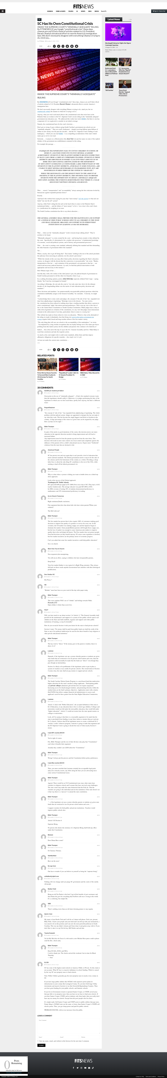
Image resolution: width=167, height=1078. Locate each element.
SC (77, 11)
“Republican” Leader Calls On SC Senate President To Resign (68, 375)
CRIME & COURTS (60, 11)
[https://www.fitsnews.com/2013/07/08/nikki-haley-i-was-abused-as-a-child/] (90, 364)
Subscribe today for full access (14, 1070)
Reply (98, 390)
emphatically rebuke (43, 111)
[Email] (90, 1068)
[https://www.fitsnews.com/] (83, 6)
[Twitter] (79, 1068)
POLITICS (70, 11)
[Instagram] (82, 1068)
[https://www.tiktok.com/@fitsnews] (93, 1068)
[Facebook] (75, 1068)
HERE (84, 119)
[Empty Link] (129, 19)
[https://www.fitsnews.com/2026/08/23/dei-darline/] (109, 85)
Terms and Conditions (151, 1076)
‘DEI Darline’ (109, 90)
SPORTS (83, 11)
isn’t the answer (83, 199)
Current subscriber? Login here (14, 1072)
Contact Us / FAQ (140, 1076)
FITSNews (41, 41)
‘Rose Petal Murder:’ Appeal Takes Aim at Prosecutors (124, 92)
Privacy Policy (161, 1076)
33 (58, 41)
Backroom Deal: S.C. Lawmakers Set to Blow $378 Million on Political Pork (111, 71)
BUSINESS (50, 11)
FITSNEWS (44, 102)
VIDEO (90, 11)
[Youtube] (86, 1068)
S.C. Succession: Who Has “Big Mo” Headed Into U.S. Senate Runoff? (125, 70)
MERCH (97, 11)
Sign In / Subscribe (159, 11)
